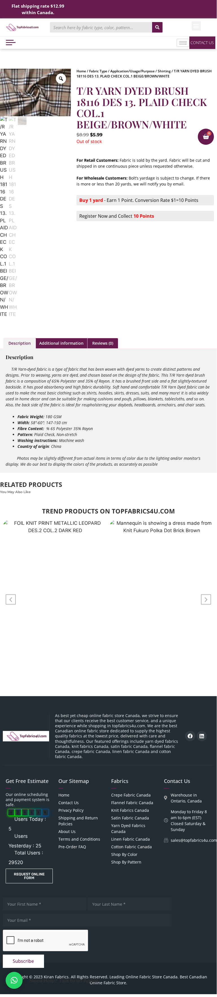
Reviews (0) (102, 343)
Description (19, 343)
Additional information (61, 343)
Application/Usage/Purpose (132, 71)
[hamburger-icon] (183, 43)
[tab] (19, 343)
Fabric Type (98, 71)
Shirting (164, 71)
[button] (196, 26)
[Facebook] (190, 736)
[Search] (157, 27)
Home (81, 71)
